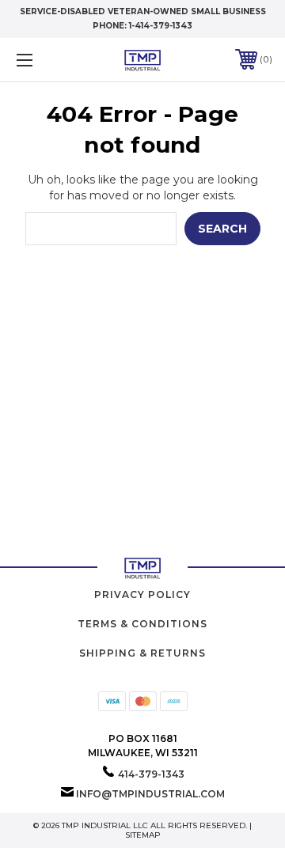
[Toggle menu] (42, 59)
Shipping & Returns (142, 653)
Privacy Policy (142, 594)
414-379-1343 (151, 774)
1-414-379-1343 (160, 26)
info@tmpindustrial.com (150, 794)
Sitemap (143, 835)
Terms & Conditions (142, 624)
